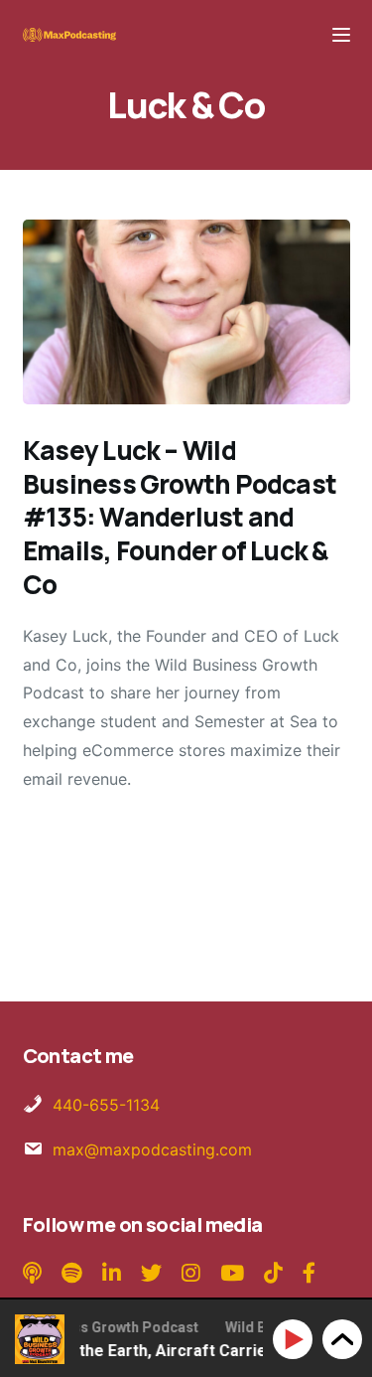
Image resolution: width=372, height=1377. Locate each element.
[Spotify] (74, 1274)
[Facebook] (309, 1274)
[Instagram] (191, 1274)
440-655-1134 (106, 1105)
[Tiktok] (273, 1274)
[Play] (296, 1339)
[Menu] (341, 35)
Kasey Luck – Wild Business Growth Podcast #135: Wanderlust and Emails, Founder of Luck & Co (179, 517)
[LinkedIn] (111, 1274)
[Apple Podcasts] (35, 1274)
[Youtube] (232, 1274)
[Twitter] (151, 1274)
